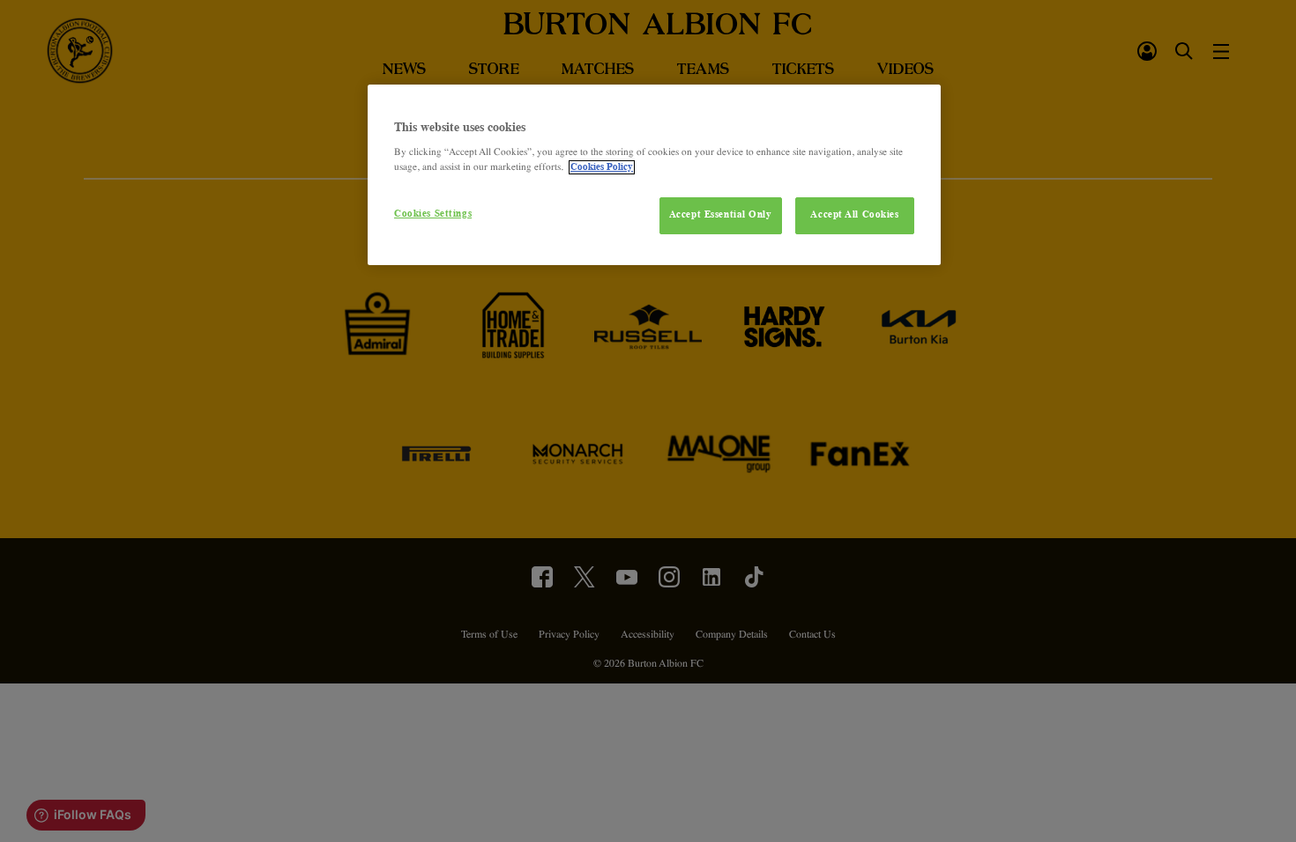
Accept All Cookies (854, 215)
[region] (654, 175)
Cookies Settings (433, 214)
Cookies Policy (601, 167)
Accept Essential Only (720, 215)
